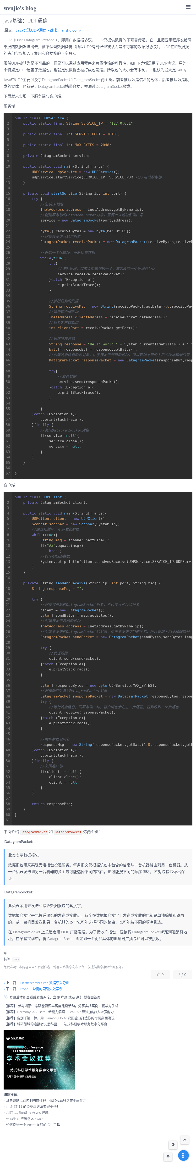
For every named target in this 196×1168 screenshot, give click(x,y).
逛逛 (79, 997)
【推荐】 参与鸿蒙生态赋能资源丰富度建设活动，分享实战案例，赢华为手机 (61, 1006)
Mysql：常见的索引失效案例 (41, 989)
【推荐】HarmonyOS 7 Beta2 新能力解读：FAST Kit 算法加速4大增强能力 (59, 1012)
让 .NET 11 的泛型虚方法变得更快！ (33, 1106)
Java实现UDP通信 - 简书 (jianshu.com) (48, 30)
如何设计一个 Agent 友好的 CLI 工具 (33, 1125)
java (16, 959)
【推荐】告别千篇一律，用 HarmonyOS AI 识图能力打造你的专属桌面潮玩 (59, 1018)
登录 (64, 997)
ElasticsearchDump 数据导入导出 (44, 983)
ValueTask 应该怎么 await (24, 1119)
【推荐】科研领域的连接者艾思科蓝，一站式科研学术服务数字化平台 (55, 1024)
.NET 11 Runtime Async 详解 (27, 1112)
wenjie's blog (20, 8)
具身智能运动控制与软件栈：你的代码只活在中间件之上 (48, 1100)
